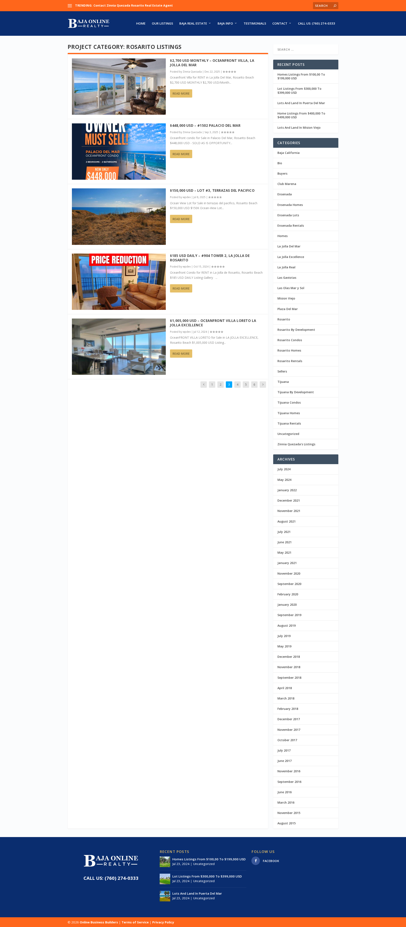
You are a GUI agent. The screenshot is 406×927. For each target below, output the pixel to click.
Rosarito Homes (289, 350)
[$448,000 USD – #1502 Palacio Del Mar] (119, 151)
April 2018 (284, 688)
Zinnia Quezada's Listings (296, 444)
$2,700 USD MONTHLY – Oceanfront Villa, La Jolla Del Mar (212, 62)
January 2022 (287, 490)
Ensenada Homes (290, 205)
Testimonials (255, 23)
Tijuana (283, 382)
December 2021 (288, 500)
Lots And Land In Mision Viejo (299, 128)
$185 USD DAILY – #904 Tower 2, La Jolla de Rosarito (210, 257)
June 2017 (284, 761)
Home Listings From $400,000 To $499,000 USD (301, 115)
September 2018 (289, 678)
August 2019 (286, 626)
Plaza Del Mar (287, 309)
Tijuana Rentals (289, 423)
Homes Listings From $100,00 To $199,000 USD (301, 76)
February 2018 (287, 709)
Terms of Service (135, 922)
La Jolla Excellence (290, 257)
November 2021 (288, 511)
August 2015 (286, 823)
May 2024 (284, 480)
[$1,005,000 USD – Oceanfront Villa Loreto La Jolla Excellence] (119, 347)
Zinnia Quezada (192, 71)
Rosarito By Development (296, 330)
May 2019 (284, 646)
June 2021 (284, 542)
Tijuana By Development (295, 392)
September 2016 (289, 782)
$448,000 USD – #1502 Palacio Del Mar (205, 125)
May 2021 (284, 552)
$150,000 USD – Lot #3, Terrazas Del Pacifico (212, 190)
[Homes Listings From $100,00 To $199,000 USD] (165, 862)
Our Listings (162, 23)
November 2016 (288, 771)
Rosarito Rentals (289, 361)
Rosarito (283, 319)
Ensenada (284, 194)
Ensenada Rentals (290, 225)
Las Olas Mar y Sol (290, 288)
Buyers (282, 173)
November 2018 (288, 667)
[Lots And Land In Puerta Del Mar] (165, 896)
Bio (279, 163)
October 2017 (287, 740)
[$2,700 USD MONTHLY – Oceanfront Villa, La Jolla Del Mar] (119, 86)
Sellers (282, 371)
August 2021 (286, 521)
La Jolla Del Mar (288, 246)
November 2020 (288, 573)
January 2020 (287, 605)
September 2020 (289, 584)
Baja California (288, 153)
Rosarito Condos (289, 340)
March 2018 (285, 698)
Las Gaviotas (286, 278)
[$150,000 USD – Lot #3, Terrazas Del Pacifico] (119, 216)
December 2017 (288, 719)
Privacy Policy (163, 922)
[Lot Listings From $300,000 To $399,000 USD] (165, 879)
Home (140, 23)
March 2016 (285, 802)
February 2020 (287, 594)
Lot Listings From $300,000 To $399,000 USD (299, 90)
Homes (282, 236)
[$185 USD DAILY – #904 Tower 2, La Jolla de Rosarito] (119, 282)
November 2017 (288, 730)
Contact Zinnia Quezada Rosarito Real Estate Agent (133, 5)
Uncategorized (288, 434)
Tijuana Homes (288, 413)
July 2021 (284, 532)
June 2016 (284, 792)
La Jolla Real (286, 267)
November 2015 (288, 813)
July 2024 (284, 469)
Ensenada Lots (288, 215)
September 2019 (289, 615)
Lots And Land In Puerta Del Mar (301, 103)
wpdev (187, 197)
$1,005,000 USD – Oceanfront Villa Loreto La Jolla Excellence (213, 322)
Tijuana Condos (289, 402)
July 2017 (284, 750)
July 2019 (284, 636)
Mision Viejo (286, 298)
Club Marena (286, 184)
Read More (181, 93)
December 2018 (288, 657)
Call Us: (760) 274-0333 (316, 23)
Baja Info (225, 23)
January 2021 (287, 563)
